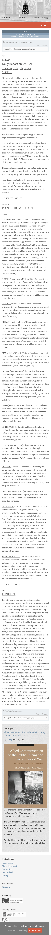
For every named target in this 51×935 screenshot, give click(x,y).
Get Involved (7, 872)
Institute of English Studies (14, 914)
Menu (43, 25)
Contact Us (6, 869)
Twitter (7, 887)
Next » (44, 45)
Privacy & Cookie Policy (17, 930)
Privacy (5, 875)
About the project (9, 866)
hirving (9, 739)
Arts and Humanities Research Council (12, 900)
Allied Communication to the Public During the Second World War (24, 734)
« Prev (37, 45)
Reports (25, 32)
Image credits (7, 862)
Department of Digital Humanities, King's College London (5, 921)
